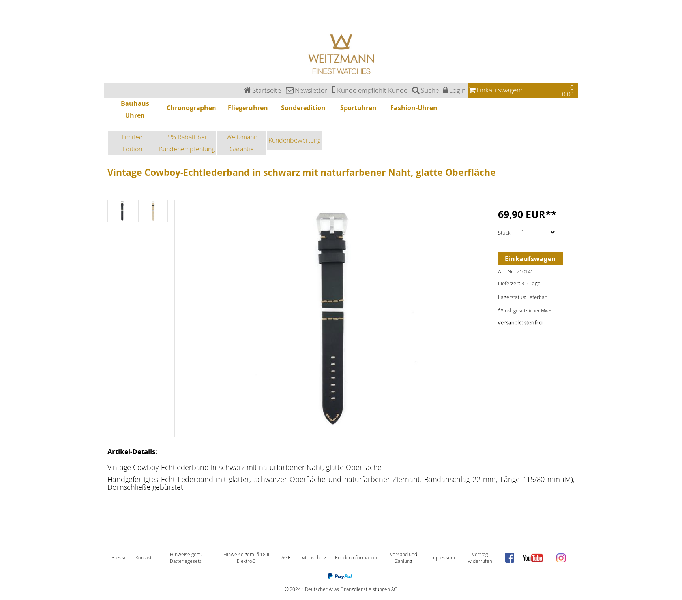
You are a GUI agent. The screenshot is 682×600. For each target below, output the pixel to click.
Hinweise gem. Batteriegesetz (186, 557)
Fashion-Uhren (8, 25)
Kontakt (143, 558)
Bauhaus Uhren (8, 2)
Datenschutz (313, 558)
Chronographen (9, 7)
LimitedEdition (132, 143)
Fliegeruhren (6, 11)
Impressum (442, 558)
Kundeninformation (356, 558)
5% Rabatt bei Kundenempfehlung (187, 143)
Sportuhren (6, 21)
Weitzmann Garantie (241, 143)
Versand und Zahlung (403, 557)
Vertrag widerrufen (480, 557)
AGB (286, 558)
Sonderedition (7, 16)
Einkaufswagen (530, 258)
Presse (119, 558)
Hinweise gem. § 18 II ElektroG (246, 557)
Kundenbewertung (294, 140)
